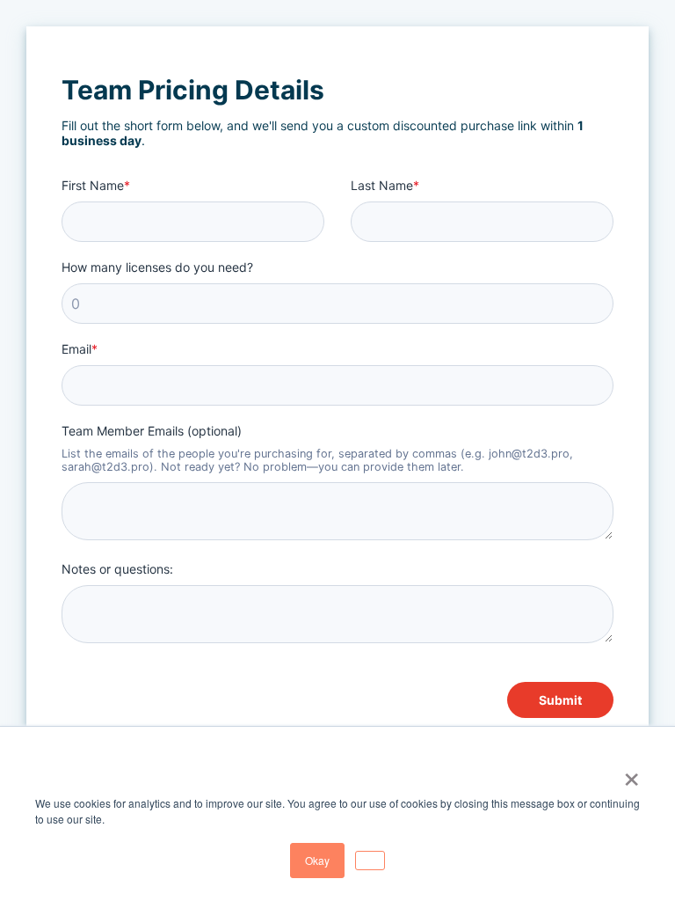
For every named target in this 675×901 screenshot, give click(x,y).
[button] (370, 860)
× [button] (631, 773)
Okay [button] (317, 860)
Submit (560, 699)
